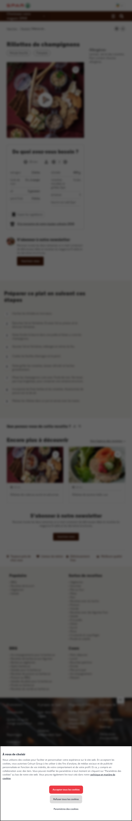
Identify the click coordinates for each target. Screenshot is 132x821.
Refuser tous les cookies (66, 799)
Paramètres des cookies (66, 809)
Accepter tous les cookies (66, 789)
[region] (66, 783)
